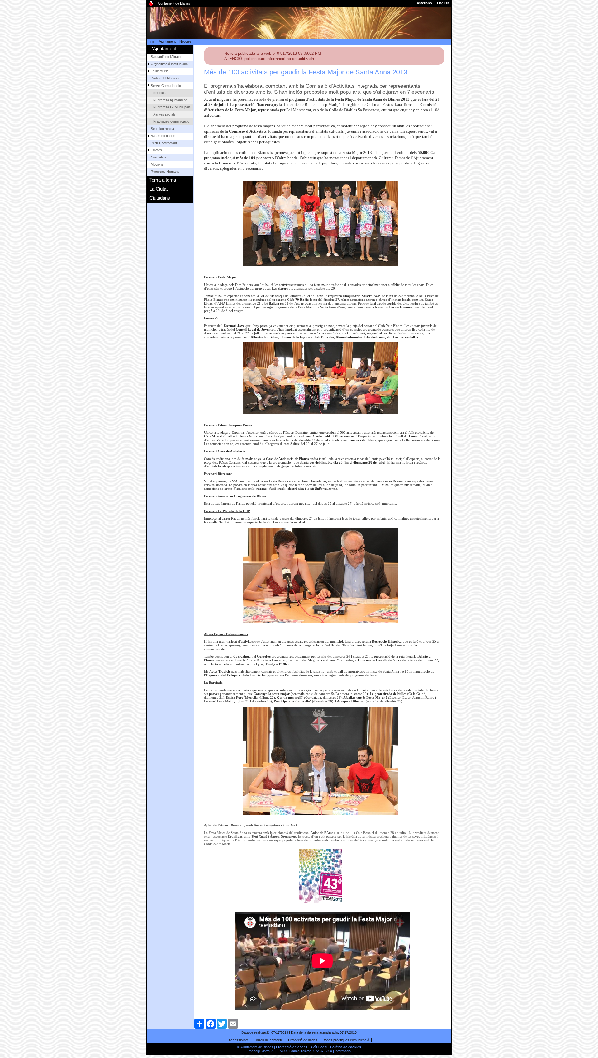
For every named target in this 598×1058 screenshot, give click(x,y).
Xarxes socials (164, 114)
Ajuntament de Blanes (174, 3)
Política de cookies (345, 1047)
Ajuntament (167, 41)
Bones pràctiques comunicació (346, 1040)
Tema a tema (163, 179)
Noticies (185, 41)
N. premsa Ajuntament (170, 100)
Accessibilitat (238, 1040)
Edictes (156, 150)
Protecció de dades (302, 1040)
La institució (159, 71)
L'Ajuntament (163, 48)
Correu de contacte (268, 1040)
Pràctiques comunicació (171, 121)
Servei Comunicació (166, 85)
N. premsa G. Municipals (172, 107)
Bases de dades (163, 136)
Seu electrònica (162, 128)
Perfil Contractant (164, 143)
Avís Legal (318, 1047)
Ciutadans (160, 198)
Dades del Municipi (165, 78)
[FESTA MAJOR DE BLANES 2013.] (322, 905)
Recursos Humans (165, 171)
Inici (152, 41)
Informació (343, 1051)
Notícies (159, 93)
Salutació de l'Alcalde (166, 57)
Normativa (158, 157)
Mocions (157, 164)
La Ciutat (159, 188)
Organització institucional (169, 64)
